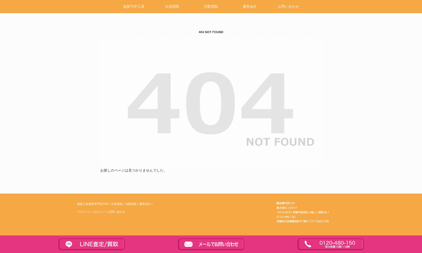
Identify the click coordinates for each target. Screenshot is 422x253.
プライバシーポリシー (91, 212)
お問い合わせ (116, 212)
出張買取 (117, 204)
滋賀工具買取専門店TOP (93, 204)
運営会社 (145, 204)
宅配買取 (131, 204)
